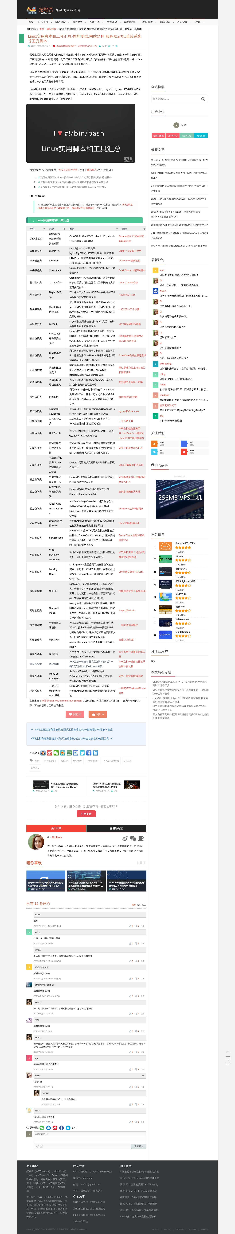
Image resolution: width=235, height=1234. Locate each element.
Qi (105, 46)
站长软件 (65, 760)
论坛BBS (201, 135)
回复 (142, 926)
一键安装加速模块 (128, 625)
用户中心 (172, 135)
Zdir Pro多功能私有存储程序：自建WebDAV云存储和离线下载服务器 (179, 235)
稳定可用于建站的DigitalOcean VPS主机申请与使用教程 (179, 245)
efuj (161, 415)
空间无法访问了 (168, 405)
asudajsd (164, 394)
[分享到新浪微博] (50, 752)
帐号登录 (68, 1128)
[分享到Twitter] (83, 752)
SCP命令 (35, 768)
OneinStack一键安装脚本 (132, 270)
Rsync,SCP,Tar (127, 294)
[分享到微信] (56, 752)
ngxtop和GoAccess (129, 411)
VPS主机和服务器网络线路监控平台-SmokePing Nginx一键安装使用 (64, 787)
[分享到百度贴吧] (76, 752)
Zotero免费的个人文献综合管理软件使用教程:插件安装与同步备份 (179, 188)
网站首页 (155, 1229)
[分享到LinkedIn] (96, 752)
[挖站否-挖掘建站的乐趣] (67, 9)
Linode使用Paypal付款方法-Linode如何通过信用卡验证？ (179, 224)
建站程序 (51, 28)
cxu (36, 1058)
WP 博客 (77, 22)
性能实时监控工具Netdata (132, 591)
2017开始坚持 (80, 1202)
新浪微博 (55, 1128)
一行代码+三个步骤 (129, 309)
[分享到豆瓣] (69, 752)
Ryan (37, 1076)
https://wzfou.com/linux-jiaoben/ (65, 700)
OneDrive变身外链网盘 (131, 508)
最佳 (144, 905)
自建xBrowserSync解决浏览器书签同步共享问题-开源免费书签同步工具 (45, 884)
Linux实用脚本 (92, 760)
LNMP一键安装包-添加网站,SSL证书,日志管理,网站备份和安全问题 (179, 201)
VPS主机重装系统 (111, 760)
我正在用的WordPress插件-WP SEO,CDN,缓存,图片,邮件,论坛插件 (76, 177)
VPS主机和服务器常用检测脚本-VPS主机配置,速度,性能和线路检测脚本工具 (85, 885)
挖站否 (45, 700)
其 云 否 (124, 1184)
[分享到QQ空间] (63, 752)
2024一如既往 (80, 1221)
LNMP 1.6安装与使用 (130, 250)
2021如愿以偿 (97, 1208)
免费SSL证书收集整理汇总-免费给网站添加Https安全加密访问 (73, 187)
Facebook (61, 1128)
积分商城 (186, 135)
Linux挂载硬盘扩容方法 (131, 464)
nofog (37, 932)
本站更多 (182, 22)
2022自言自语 (80, 1215)
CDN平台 (125, 1178)
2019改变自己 (80, 1208)
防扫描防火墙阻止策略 (131, 382)
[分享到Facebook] (89, 752)
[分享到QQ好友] (43, 752)
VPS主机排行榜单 (68, 169)
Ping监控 (124, 1171)
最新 (134, 905)
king (162, 270)
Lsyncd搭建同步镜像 (130, 323)
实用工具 (95, 22)
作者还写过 (116, 828)
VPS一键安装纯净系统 (131, 676)
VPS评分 (124, 1216)
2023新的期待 (97, 1215)
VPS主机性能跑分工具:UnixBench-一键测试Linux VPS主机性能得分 (131, 433)
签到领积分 (158, 135)
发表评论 (139, 1146)
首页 (31, 22)
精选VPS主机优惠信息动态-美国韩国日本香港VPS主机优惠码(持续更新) (179, 162)
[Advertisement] (180, 56)
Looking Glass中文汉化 (131, 571)
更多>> (75, 1128)
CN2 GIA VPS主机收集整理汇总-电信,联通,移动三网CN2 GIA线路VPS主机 (107, 787)
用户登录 (205, 1229)
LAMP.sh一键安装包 (129, 260)
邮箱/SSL (165, 22)
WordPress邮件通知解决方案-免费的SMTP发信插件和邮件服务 (179, 175)
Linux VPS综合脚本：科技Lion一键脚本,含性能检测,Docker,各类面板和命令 (175, 214)
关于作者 (56, 828)
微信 (41, 1128)
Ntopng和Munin (127, 610)
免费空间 (124, 1197)
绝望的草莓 (166, 363)
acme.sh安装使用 (128, 396)
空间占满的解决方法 (129, 491)
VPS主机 (43, 22)
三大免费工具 (126, 421)
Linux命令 (77, 760)
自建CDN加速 (126, 639)
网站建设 (60, 22)
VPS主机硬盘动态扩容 (131, 447)
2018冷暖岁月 (97, 1202)
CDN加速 (129, 22)
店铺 (197, 22)
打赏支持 (86, 814)
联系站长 (98, 1190)
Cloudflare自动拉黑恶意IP (132, 355)
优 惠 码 (124, 1190)
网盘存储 (112, 22)
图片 (41, 1146)
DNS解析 (147, 22)
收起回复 (143, 1076)
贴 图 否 (124, 1203)
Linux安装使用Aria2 (129, 523)
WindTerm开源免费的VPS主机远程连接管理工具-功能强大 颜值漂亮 (126, 884)
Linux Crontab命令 (128, 282)
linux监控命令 (50, 760)
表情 (37, 1146)
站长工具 (127, 760)
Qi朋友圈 (85, 1190)
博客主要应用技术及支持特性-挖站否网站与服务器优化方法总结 (74, 182)
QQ (48, 1128)
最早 (139, 905)
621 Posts (57, 837)
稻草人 (163, 290)
